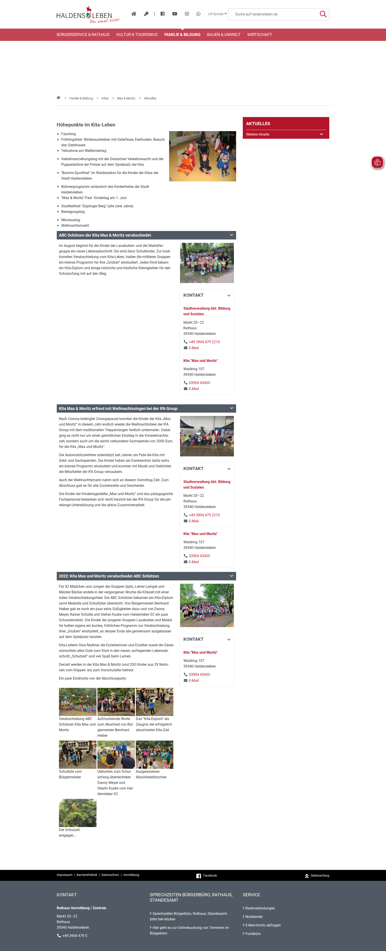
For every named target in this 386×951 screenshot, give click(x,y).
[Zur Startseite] (88, 14)
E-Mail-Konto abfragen (263, 925)
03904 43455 (199, 383)
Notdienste (253, 917)
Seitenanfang (320, 875)
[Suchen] (323, 14)
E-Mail (191, 348)
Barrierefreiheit (87, 875)
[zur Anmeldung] (146, 13)
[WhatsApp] (198, 13)
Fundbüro (253, 934)
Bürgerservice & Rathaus (83, 34)
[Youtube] (175, 13)
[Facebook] (162, 13)
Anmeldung (131, 875)
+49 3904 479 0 (74, 936)
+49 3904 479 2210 (204, 342)
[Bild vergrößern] (202, 156)
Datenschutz (110, 875)
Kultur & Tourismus (137, 34)
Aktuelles (150, 98)
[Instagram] (187, 13)
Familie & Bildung (182, 34)
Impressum (64, 875)
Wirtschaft (259, 34)
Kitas (105, 98)
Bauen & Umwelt (224, 34)
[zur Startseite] (134, 13)
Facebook (210, 875)
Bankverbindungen (260, 908)
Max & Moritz (126, 98)
